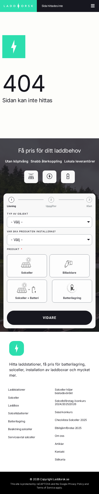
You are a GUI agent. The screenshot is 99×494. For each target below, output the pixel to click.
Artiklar (59, 444)
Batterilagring (72, 298)
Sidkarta (60, 459)
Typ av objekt (17, 213)
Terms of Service (46, 487)
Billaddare (69, 272)
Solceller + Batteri (27, 298)
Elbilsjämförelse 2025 (68, 428)
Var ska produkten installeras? (31, 231)
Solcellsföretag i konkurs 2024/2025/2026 (70, 402)
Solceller (27, 272)
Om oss (59, 435)
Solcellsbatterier (18, 413)
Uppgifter (51, 206)
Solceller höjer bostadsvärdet (64, 391)
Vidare (49, 318)
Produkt (13, 249)
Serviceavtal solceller (21, 437)
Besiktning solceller (20, 429)
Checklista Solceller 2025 (71, 420)
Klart (89, 206)
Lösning (11, 206)
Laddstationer (16, 389)
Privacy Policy (76, 484)
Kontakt (59, 451)
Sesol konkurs (64, 412)
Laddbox (13, 405)
